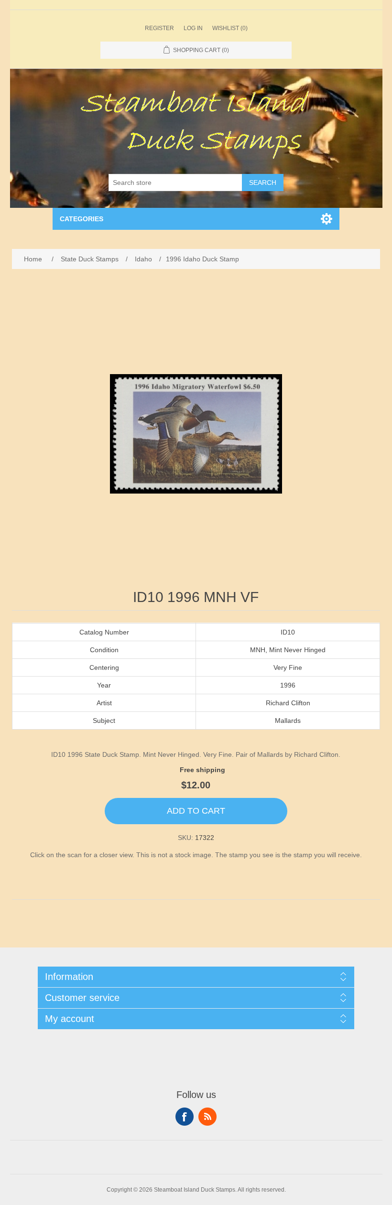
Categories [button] (81, 219)
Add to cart (196, 811)
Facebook (184, 1117)
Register (159, 28)
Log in (193, 28)
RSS (207, 1117)
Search (262, 182)
